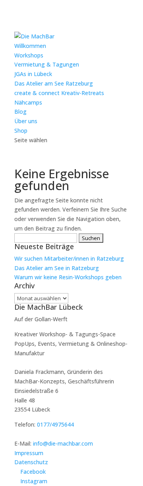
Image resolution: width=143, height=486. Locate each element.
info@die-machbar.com (63, 443)
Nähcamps (28, 102)
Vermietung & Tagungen (46, 64)
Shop (20, 130)
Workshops (28, 55)
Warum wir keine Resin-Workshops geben (68, 277)
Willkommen (30, 46)
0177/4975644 (55, 424)
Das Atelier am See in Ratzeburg (56, 268)
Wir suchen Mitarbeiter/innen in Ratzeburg (69, 258)
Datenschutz (31, 462)
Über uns (25, 121)
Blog (20, 111)
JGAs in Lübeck (33, 74)
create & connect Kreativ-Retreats (59, 93)
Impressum (28, 453)
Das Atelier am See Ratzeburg (53, 83)
